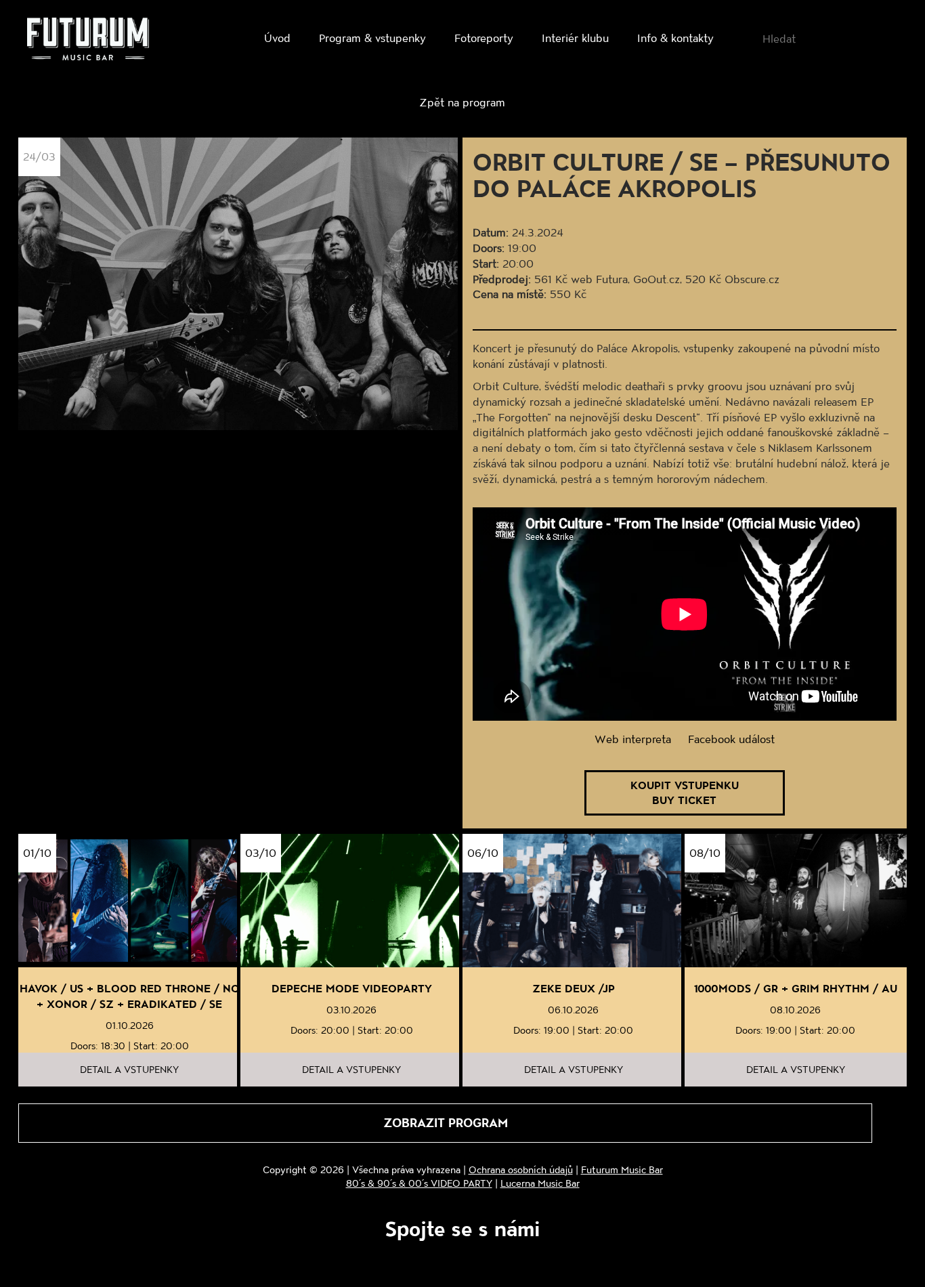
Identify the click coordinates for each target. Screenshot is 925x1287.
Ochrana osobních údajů (521, 1169)
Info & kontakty (675, 37)
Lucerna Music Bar (540, 1183)
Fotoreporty (483, 37)
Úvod (277, 37)
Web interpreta (633, 738)
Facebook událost (731, 738)
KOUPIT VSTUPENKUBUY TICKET (684, 792)
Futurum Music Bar (622, 1169)
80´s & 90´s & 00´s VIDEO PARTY (419, 1183)
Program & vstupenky (372, 37)
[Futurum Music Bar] (88, 41)
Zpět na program (462, 102)
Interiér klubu (575, 37)
